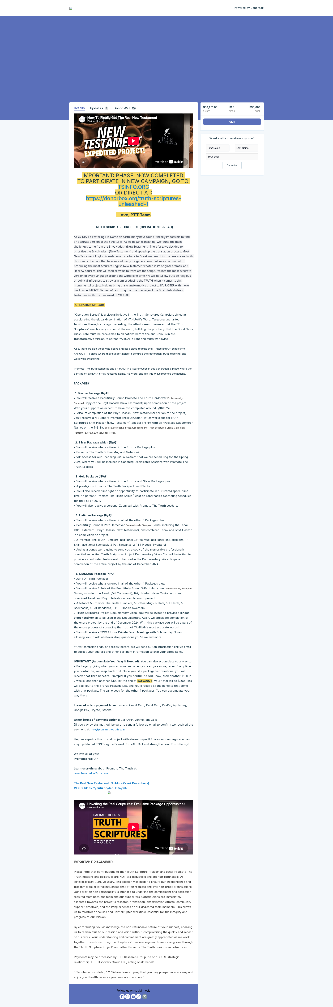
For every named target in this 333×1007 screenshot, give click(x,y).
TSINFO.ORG (133, 187)
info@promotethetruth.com (108, 729)
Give (232, 121)
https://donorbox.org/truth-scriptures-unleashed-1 (133, 201)
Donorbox (257, 8)
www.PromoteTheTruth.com (91, 773)
